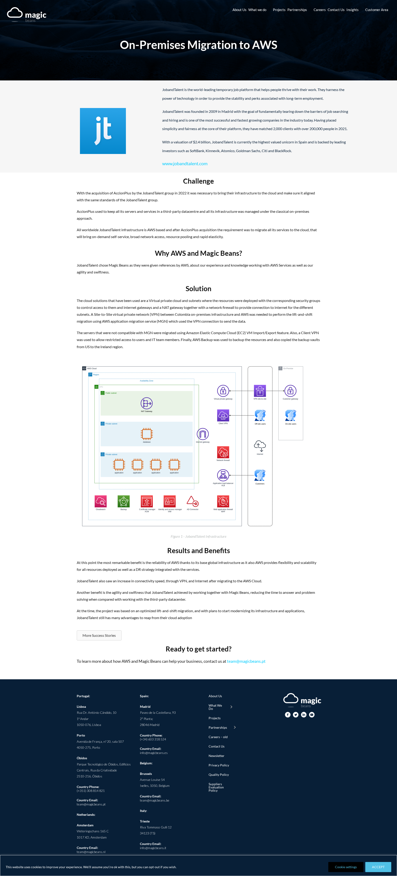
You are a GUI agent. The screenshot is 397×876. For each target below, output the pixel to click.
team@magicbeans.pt (246, 661)
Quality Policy (219, 774)
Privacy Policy (219, 765)
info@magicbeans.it (153, 848)
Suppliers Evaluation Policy (216, 787)
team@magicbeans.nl (91, 852)
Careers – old (218, 737)
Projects (215, 718)
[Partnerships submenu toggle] (234, 727)
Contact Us (216, 746)
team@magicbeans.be (154, 800)
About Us (215, 696)
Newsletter (216, 756)
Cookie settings (346, 867)
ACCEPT (378, 867)
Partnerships (218, 727)
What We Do (215, 707)
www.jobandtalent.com (184, 163)
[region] (198, 865)
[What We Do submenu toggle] (231, 707)
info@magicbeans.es (154, 753)
